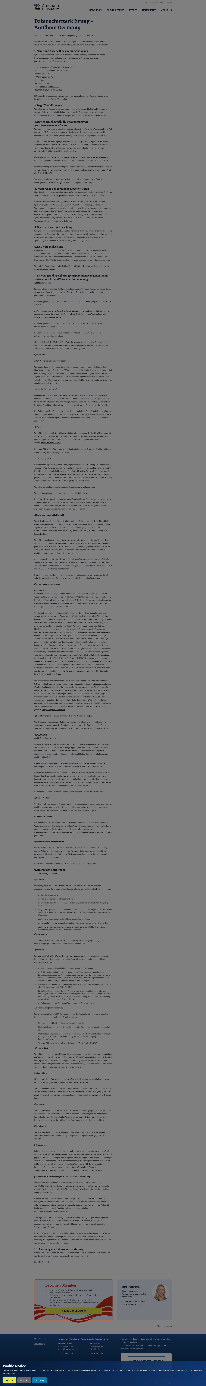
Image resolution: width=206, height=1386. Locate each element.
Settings (39, 1380)
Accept (9, 1380)
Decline (24, 1380)
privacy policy (11, 1373)
